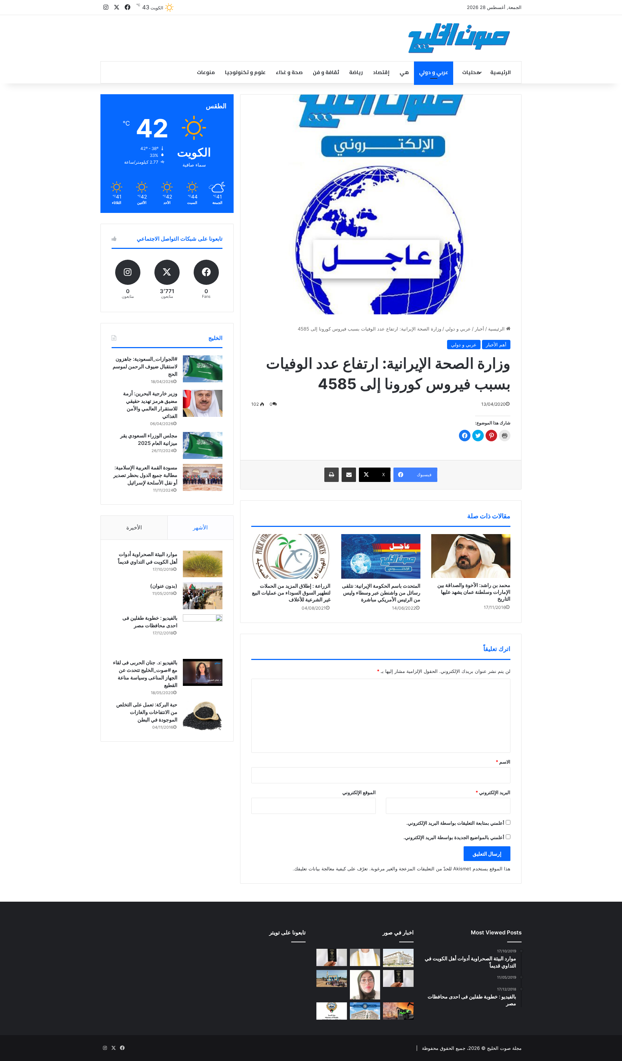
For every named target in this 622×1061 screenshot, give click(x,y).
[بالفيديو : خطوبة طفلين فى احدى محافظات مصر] (202, 634)
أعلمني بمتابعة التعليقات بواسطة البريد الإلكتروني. (455, 823)
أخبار (479, 329)
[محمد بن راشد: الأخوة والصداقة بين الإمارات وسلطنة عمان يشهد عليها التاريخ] (470, 556)
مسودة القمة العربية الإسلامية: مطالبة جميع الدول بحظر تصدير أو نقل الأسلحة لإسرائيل (145, 475)
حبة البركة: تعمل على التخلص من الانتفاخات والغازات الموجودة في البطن (146, 712)
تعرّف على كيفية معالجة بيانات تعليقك (331, 868)
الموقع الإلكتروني (359, 792)
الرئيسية (500, 72)
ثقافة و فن (326, 72)
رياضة (356, 72)
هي (404, 72)
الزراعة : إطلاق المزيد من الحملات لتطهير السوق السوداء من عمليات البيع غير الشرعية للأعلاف (291, 592)
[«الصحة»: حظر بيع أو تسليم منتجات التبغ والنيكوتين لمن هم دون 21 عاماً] (331, 1011)
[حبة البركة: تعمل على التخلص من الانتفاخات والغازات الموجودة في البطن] (202, 716)
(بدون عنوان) (163, 586)
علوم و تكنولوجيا (245, 72)
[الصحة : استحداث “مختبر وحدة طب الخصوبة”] (365, 957)
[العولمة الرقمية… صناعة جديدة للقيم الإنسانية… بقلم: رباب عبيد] (365, 985)
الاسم (503, 762)
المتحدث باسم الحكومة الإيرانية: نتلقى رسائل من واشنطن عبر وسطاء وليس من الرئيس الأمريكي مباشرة (381, 592)
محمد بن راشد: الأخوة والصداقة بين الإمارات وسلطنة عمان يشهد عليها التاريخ (473, 592)
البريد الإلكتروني (492, 792)
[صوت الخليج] (459, 38)
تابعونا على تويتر (287, 932)
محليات (471, 72)
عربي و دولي (433, 72)
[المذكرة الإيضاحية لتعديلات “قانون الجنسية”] (331, 957)
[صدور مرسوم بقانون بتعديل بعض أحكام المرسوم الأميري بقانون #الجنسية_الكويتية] (398, 978)
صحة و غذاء (289, 72)
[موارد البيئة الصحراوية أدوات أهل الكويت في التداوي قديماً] (202, 564)
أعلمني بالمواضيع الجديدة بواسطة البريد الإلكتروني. (454, 837)
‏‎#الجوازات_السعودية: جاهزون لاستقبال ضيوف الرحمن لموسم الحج (145, 366)
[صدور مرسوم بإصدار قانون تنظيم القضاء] (398, 958)
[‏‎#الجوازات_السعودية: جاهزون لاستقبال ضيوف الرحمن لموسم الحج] (202, 368)
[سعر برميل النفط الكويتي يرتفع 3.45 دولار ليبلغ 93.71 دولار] (398, 1011)
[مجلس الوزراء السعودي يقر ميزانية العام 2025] (202, 445)
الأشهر (200, 527)
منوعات (206, 72)
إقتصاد (381, 72)
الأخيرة (134, 527)
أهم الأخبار (496, 344)
